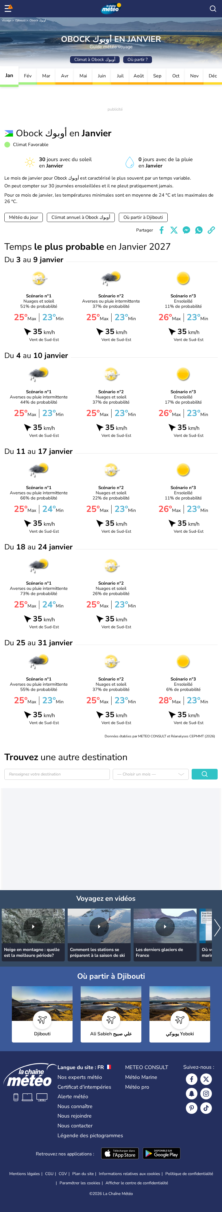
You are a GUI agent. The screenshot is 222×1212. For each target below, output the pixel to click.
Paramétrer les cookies (80, 1183)
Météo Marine (141, 1077)
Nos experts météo (80, 1077)
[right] (217, 928)
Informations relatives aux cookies (129, 1173)
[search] (213, 8)
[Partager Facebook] (161, 230)
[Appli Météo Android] (161, 1154)
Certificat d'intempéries (84, 1087)
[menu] (9, 8)
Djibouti (20, 20)
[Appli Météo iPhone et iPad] (120, 1154)
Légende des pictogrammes (90, 1135)
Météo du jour (23, 217)
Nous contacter (75, 1125)
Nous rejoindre (75, 1115)
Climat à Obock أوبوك (94, 59)
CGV (63, 1173)
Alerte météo (73, 1096)
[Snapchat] (191, 1093)
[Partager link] (211, 230)
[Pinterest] (191, 1108)
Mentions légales (24, 1173)
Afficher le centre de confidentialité (137, 1183)
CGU (49, 1173)
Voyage (6, 20)
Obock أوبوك (37, 20)
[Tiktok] (206, 1108)
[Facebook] (191, 1079)
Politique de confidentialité (189, 1173)
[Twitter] (206, 1079)
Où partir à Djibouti (143, 217)
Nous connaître (75, 1106)
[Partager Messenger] (186, 230)
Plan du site (83, 1173)
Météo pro (137, 1087)
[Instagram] (206, 1093)
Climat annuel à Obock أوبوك (80, 217)
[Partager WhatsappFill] (199, 230)
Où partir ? (137, 59)
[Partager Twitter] (174, 230)
